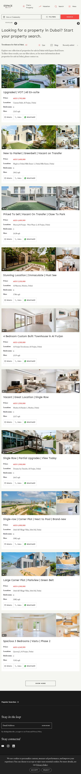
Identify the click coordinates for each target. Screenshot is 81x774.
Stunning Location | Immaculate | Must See (30, 275)
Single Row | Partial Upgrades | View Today (30, 458)
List (43, 45)
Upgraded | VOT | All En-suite (21, 92)
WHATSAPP (31, 117)
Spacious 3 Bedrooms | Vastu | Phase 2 (26, 641)
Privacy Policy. (37, 732)
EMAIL (9, 117)
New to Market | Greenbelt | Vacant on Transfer (32, 153)
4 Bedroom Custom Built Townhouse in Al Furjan (33, 336)
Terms (28, 732)
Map (56, 45)
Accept (34, 770)
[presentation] (15, 23)
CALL (19, 117)
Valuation (46, 6)
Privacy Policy (42, 765)
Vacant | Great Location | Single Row (26, 397)
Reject (46, 770)
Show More (40, 683)
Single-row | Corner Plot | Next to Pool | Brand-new (34, 519)
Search (70, 17)
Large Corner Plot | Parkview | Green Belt (28, 580)
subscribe (46, 725)
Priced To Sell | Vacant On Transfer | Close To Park (34, 214)
